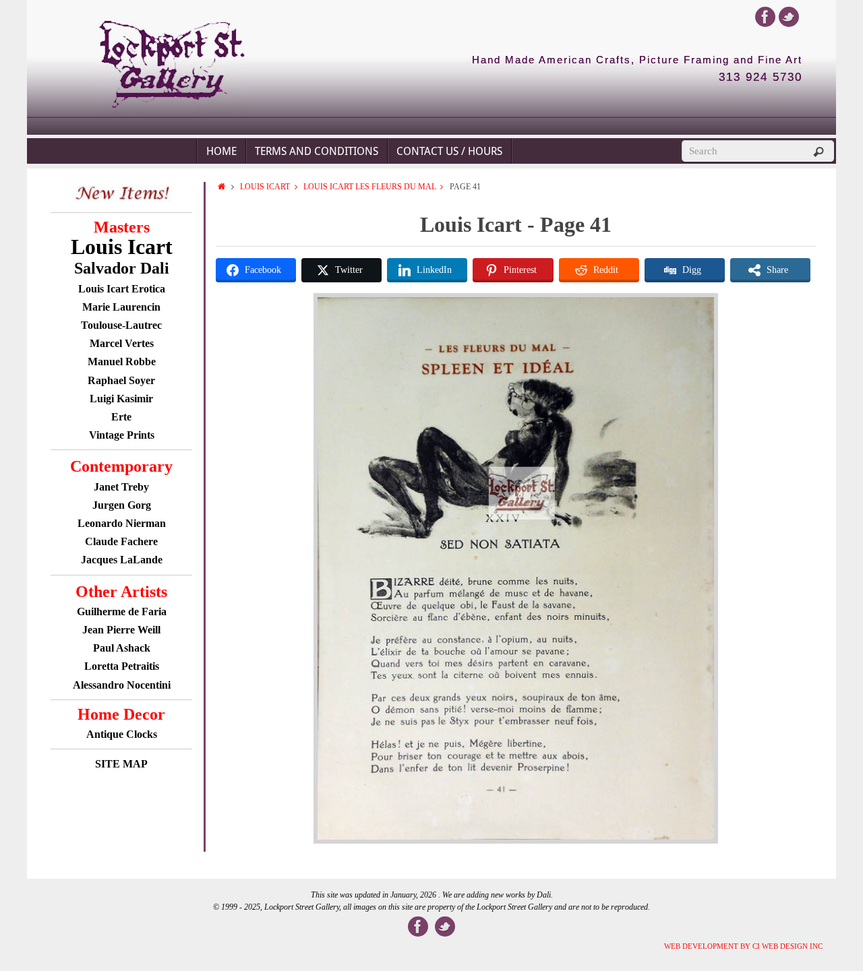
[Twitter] (789, 17)
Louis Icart (265, 186)
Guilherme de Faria (122, 611)
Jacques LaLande (121, 559)
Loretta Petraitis (121, 666)
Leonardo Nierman (122, 523)
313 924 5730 (760, 77)
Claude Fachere (121, 541)
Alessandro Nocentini (122, 685)
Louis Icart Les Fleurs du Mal (369, 186)
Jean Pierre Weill (121, 629)
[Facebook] (765, 17)
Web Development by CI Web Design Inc (743, 946)
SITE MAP (121, 764)
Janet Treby (121, 487)
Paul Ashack (121, 648)
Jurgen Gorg (121, 505)
